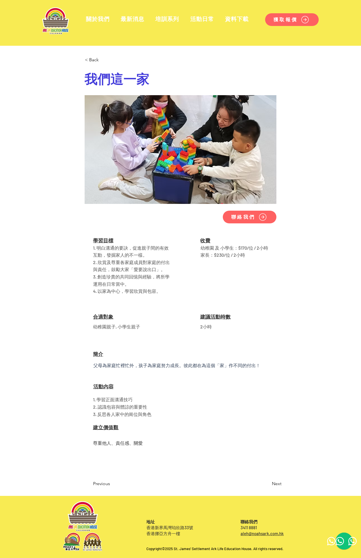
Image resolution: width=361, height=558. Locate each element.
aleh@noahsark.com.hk (262, 533)
